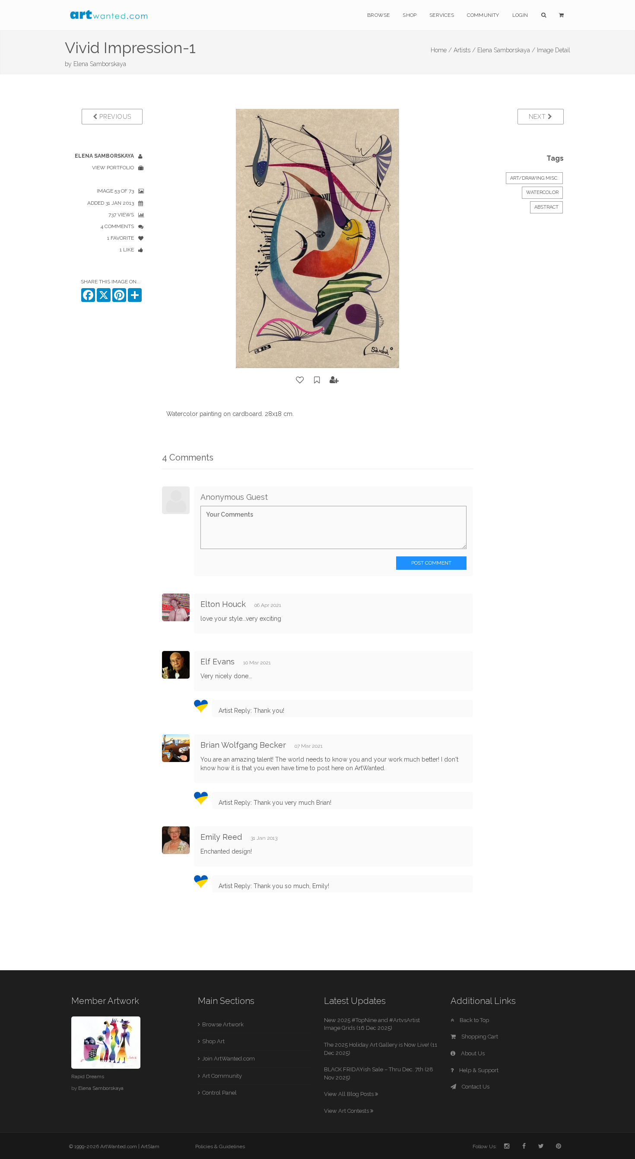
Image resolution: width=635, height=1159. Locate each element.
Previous (114, 116)
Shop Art (213, 1041)
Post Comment (431, 563)
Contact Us (474, 1086)
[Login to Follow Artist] (334, 380)
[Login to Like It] (300, 380)
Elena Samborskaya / (506, 50)
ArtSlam (150, 1146)
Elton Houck (223, 604)
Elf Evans (217, 661)
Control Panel (219, 1092)
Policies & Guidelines (220, 1146)
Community (483, 15)
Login (520, 15)
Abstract (546, 207)
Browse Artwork (223, 1024)
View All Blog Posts (349, 1094)
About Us (472, 1053)
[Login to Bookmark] (317, 380)
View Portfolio (113, 168)
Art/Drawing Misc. (534, 178)
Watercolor (542, 192)
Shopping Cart (479, 1036)
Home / (441, 50)
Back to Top (473, 1020)
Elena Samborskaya (99, 63)
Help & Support (478, 1070)
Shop (409, 15)
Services (441, 15)
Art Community (222, 1076)
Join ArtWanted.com (228, 1058)
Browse (378, 15)
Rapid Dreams (87, 1076)
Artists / (465, 50)
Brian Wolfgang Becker (243, 744)
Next (538, 116)
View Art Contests (347, 1111)
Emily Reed (221, 836)
